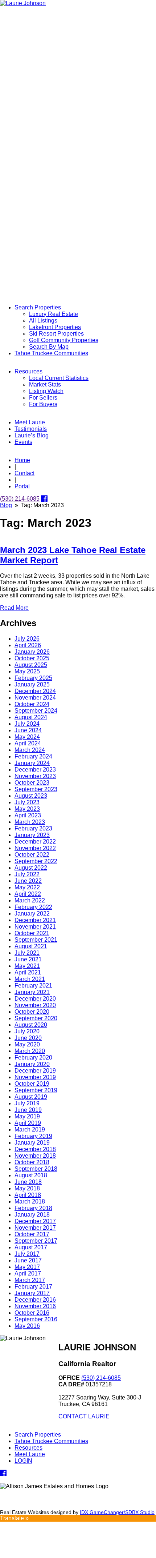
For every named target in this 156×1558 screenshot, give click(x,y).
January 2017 (32, 1293)
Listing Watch (46, 391)
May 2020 (27, 1044)
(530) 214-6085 (20, 499)
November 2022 (35, 848)
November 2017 (35, 1228)
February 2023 (33, 828)
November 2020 (35, 1005)
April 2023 (28, 815)
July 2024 (27, 724)
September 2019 (36, 1090)
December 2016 (35, 1300)
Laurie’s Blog (32, 435)
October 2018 (32, 1162)
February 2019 (33, 1136)
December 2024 (35, 691)
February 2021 (33, 985)
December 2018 (35, 1149)
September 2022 (36, 861)
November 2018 (35, 1156)
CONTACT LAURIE (84, 1416)
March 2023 (30, 822)
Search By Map (49, 347)
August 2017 (31, 1247)
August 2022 (31, 868)
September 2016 (36, 1319)
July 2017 (27, 1254)
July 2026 (27, 639)
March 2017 (30, 1280)
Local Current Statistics (59, 378)
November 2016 (35, 1306)
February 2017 (33, 1286)
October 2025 (32, 658)
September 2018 (36, 1169)
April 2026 (28, 645)
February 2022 (33, 907)
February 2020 (33, 1057)
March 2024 (30, 750)
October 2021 (32, 933)
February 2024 (33, 756)
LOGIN (23, 1461)
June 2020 (28, 1038)
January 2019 (32, 1143)
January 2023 (32, 835)
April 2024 (28, 743)
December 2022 (35, 841)
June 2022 (28, 881)
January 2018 (32, 1214)
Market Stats (45, 384)
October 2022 (32, 855)
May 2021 (27, 966)
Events (23, 442)
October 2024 (32, 704)
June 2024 (28, 730)
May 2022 (27, 887)
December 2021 (35, 920)
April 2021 (28, 972)
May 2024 (27, 737)
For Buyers (43, 404)
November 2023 (35, 776)
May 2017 (27, 1267)
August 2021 (31, 946)
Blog (6, 505)
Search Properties (38, 307)
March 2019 (30, 1129)
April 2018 (28, 1195)
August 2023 (31, 796)
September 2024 (36, 711)
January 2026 (32, 652)
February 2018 (33, 1208)
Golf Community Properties (63, 340)
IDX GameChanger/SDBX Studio (117, 1512)
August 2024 (31, 717)
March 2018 (30, 1201)
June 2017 (28, 1260)
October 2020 (32, 1012)
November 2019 (35, 1077)
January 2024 (32, 763)
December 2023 (35, 769)
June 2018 (28, 1182)
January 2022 (32, 913)
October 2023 (32, 783)
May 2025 (27, 671)
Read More (14, 608)
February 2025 (33, 678)
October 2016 (32, 1313)
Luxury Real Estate (53, 314)
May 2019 (27, 1116)
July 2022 (27, 874)
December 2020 (35, 999)
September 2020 (36, 1018)
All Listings (43, 320)
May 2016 (27, 1326)
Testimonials (31, 429)
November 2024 (35, 697)
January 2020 (32, 1064)
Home (22, 460)
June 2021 (28, 959)
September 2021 (36, 940)
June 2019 (28, 1110)
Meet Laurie (30, 422)
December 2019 (35, 1071)
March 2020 (30, 1051)
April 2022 (28, 894)
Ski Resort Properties (56, 334)
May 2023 (27, 809)
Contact (24, 473)
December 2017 (35, 1221)
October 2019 (32, 1084)
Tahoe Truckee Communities (51, 353)
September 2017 (36, 1241)
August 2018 (31, 1175)
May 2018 (27, 1188)
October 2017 (32, 1234)
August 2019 (31, 1097)
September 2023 (36, 789)
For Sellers (43, 397)
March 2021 (30, 979)
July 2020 (27, 1031)
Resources (28, 371)
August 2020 (31, 1025)
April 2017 (28, 1273)
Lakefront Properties (55, 327)
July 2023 (27, 802)
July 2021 (27, 953)
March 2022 (30, 900)
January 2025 (32, 684)
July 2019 (27, 1103)
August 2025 (31, 665)
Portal (22, 486)
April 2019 (28, 1123)
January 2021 (32, 992)
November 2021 (35, 927)
